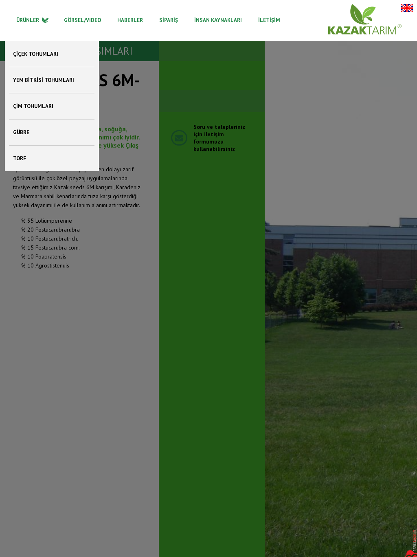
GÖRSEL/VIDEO (82, 20)
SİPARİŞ (168, 20)
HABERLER (130, 20)
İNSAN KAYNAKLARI (218, 20)
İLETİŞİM (269, 20)
